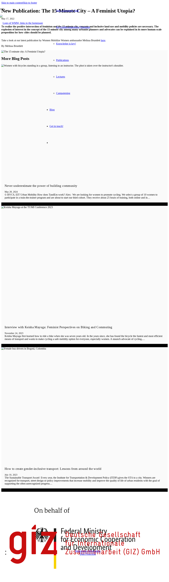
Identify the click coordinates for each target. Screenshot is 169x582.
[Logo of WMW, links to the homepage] (21, 23)
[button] (12, 2)
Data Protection (88, 554)
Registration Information (88, 551)
